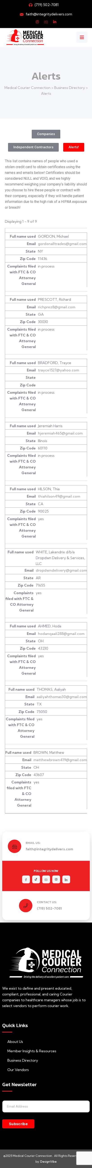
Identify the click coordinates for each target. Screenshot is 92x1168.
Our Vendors (18, 1069)
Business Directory (22, 1060)
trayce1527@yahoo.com (58, 370)
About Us (15, 1041)
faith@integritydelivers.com (49, 14)
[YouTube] (46, 22)
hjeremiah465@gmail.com (60, 433)
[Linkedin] (54, 22)
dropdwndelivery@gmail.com (61, 570)
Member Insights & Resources (31, 1051)
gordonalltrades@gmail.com (62, 243)
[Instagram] (37, 22)
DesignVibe (48, 1161)
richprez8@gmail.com (56, 307)
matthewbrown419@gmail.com (60, 760)
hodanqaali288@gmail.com (61, 633)
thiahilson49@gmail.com (59, 496)
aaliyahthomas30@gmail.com (62, 696)
